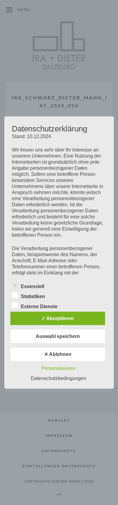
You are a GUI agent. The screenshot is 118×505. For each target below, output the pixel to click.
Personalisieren (58, 368)
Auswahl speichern (58, 336)
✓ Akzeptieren (57, 318)
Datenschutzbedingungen (58, 378)
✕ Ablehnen (57, 354)
